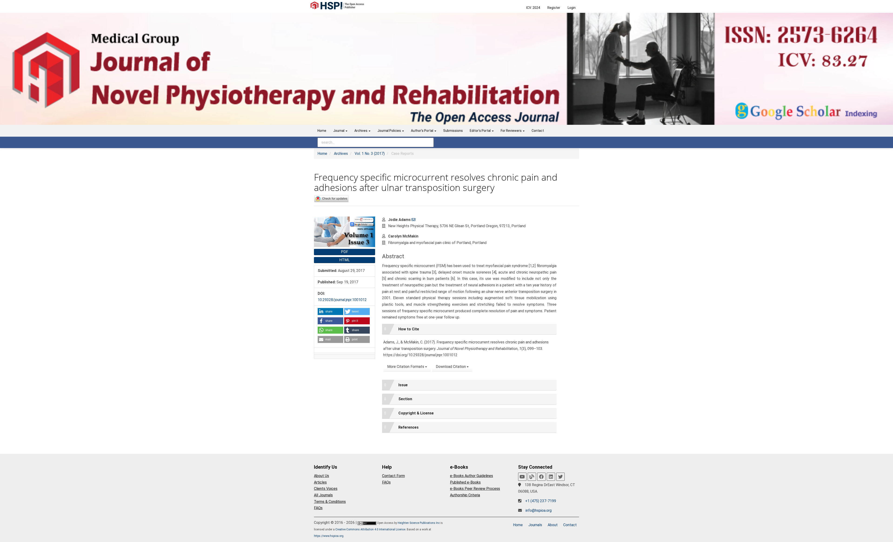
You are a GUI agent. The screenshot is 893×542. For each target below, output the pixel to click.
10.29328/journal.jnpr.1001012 (342, 300)
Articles (320, 482)
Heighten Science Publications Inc (419, 523)
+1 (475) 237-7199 (540, 501)
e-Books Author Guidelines (471, 476)
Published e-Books (465, 482)
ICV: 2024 (533, 8)
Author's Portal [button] (422, 130)
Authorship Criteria (465, 495)
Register (553, 8)
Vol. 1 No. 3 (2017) (370, 153)
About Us (321, 476)
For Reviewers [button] (511, 130)
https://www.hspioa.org (328, 536)
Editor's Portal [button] (480, 130)
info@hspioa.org (539, 510)
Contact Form (393, 476)
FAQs (318, 508)
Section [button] (405, 399)
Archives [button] (361, 130)
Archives (341, 153)
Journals (535, 525)
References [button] (408, 427)
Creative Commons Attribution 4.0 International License (370, 529)
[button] (330, 311)
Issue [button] (403, 385)
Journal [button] (339, 130)
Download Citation (451, 366)
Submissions (453, 130)
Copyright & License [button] (416, 413)
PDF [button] (344, 252)
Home (321, 130)
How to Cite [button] (408, 329)
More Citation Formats (406, 366)
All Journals (323, 495)
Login (572, 8)
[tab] (469, 329)
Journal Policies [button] (389, 130)
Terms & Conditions (330, 501)
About (553, 525)
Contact (538, 130)
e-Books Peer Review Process (475, 488)
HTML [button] (344, 260)
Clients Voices (325, 488)
